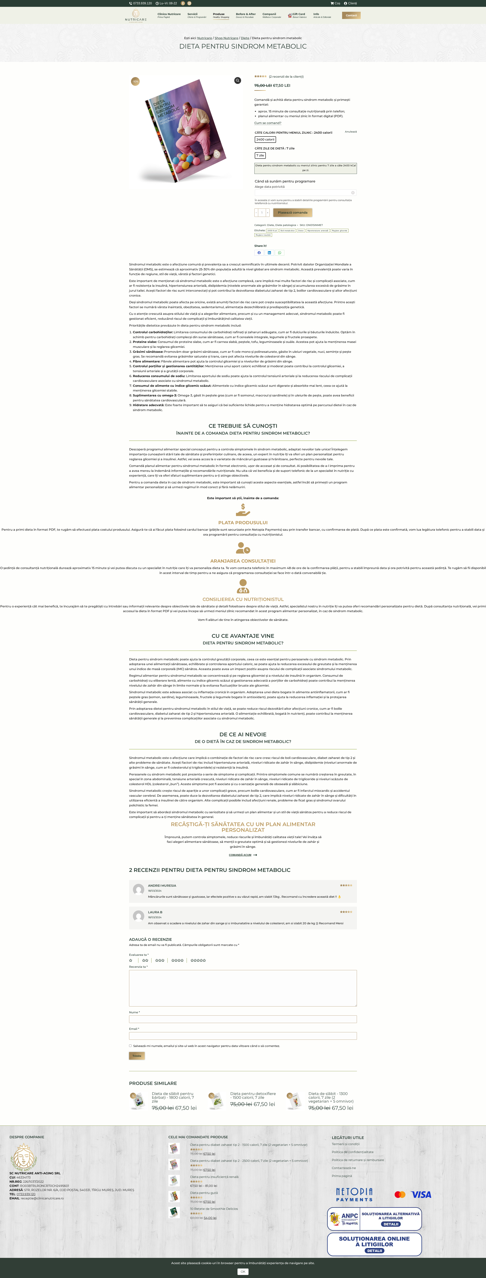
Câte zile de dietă (269, 148)
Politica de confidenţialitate (353, 1152)
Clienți (352, 3)
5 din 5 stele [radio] (200, 960)
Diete (245, 38)
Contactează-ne (344, 1168)
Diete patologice (285, 225)
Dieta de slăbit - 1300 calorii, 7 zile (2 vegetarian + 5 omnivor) (331, 1097)
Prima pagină (342, 1176)
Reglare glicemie (339, 231)
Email (134, 1029)
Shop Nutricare (226, 38)
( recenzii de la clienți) (286, 76)
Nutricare (204, 38)
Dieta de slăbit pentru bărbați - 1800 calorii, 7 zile (173, 1097)
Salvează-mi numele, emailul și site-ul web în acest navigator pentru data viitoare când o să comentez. (206, 1046)
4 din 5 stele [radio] (179, 960)
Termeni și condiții (346, 1144)
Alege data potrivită (270, 187)
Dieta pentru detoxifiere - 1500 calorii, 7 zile (253, 1095)
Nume (134, 1012)
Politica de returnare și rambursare (358, 1160)
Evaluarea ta (139, 955)
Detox (301, 231)
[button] (237, 80)
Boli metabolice (288, 231)
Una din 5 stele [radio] (133, 960)
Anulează (351, 131)
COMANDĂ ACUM (240, 854)
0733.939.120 (142, 3)
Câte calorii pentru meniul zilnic (283, 132)
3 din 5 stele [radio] (161, 960)
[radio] (265, 139)
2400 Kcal (272, 231)
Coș (337, 3)
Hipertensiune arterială (317, 231)
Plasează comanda (293, 212)
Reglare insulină (263, 235)
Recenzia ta (138, 967)
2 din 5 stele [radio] (146, 960)
